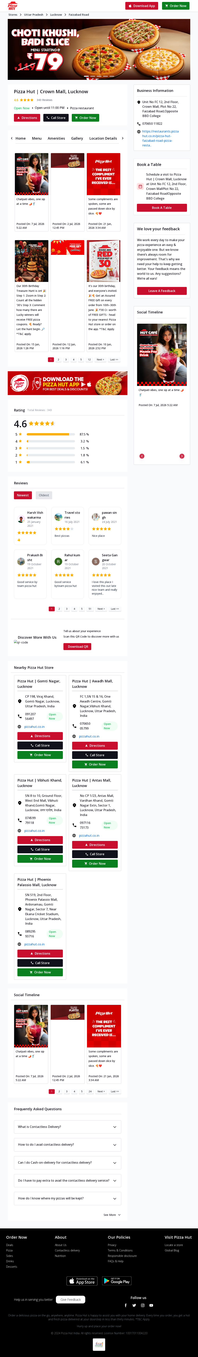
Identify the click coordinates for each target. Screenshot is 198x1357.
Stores (13, 14)
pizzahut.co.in (34, 727)
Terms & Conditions (120, 1250)
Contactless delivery (67, 1250)
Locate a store (174, 1245)
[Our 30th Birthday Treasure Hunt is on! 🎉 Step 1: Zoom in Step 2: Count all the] (31, 261)
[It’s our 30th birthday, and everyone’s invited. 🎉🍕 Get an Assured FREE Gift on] (103, 261)
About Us (61, 1245)
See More (110, 1215)
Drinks (10, 1261)
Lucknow (56, 14)
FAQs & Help (116, 1261)
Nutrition (60, 1256)
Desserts (11, 1266)
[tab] (20, 138)
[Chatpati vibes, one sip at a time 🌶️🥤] (31, 174)
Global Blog (172, 1250)
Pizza (9, 1250)
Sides (9, 1256)
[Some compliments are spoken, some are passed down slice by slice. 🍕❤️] (103, 174)
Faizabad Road (79, 14)
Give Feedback (71, 1299)
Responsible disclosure (122, 1256)
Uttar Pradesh (33, 14)
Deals (9, 1245)
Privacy (112, 1245)
